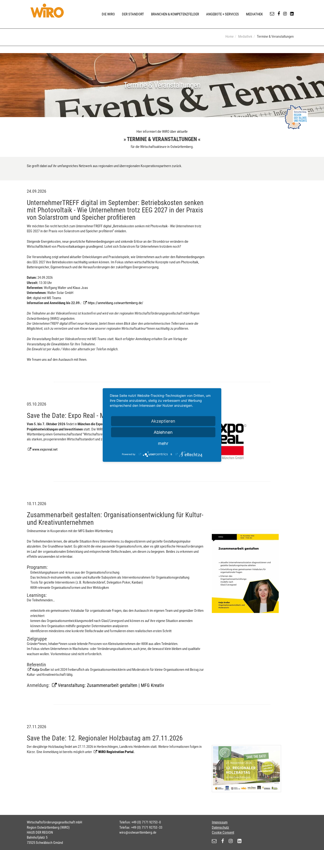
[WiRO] (47, 10)
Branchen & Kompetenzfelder (175, 14)
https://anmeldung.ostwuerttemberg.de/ (115, 303)
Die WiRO (108, 14)
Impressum (219, 822)
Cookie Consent (223, 832)
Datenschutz (220, 827)
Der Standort (133, 14)
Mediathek (254, 14)
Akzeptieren (163, 421)
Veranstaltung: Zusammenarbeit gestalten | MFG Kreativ (111, 685)
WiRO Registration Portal (116, 752)
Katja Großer (41, 669)
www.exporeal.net (44, 449)
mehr (163, 443)
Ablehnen (163, 432)
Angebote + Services (222, 14)
